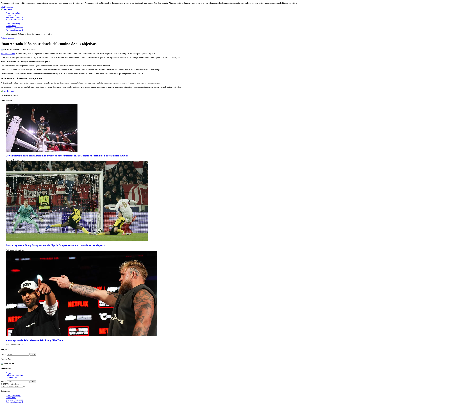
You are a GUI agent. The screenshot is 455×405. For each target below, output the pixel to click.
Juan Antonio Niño (8, 54)
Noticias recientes (7, 38)
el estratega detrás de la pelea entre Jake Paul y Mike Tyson (34, 340)
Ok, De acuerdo (7, 7)
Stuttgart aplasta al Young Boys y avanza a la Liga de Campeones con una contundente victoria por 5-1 (56, 245)
